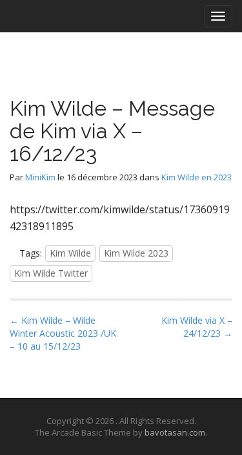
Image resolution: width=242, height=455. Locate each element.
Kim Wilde (70, 253)
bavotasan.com (175, 432)
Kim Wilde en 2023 (196, 177)
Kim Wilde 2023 (136, 253)
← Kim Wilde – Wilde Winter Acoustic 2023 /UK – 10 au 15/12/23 (63, 333)
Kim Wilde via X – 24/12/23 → (196, 326)
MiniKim (40, 177)
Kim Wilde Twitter (51, 273)
